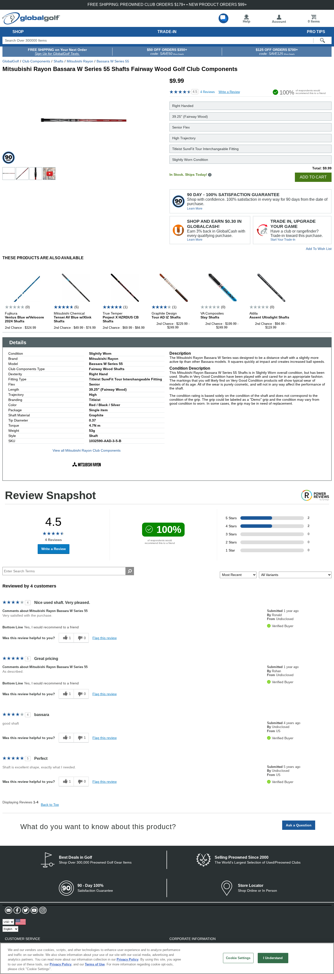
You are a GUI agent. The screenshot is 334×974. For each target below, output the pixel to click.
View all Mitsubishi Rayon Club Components (87, 450)
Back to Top (50, 805)
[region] (167, 958)
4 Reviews (207, 92)
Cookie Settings (238, 958)
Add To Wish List (319, 249)
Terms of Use (95, 964)
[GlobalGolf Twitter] (25, 910)
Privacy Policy (127, 959)
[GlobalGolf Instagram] (42, 910)
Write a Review (229, 92)
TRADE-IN (167, 32)
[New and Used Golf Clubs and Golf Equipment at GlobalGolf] (31, 22)
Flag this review (104, 638)
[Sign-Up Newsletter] (8, 910)
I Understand (273, 958)
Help (246, 21)
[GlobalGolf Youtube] (33, 910)
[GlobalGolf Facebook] (16, 910)
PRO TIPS (316, 32)
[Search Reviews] (129, 571)
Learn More (194, 208)
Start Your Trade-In (282, 239)
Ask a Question (299, 825)
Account (279, 21)
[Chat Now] (223, 18)
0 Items (314, 21)
